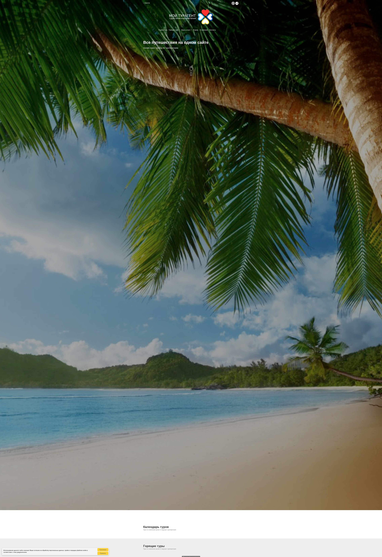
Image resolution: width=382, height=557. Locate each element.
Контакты (212, 30)
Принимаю (102, 550)
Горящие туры (173, 30)
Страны (195, 30)
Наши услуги (185, 30)
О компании (204, 30)
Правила (103, 553)
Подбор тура (162, 30)
